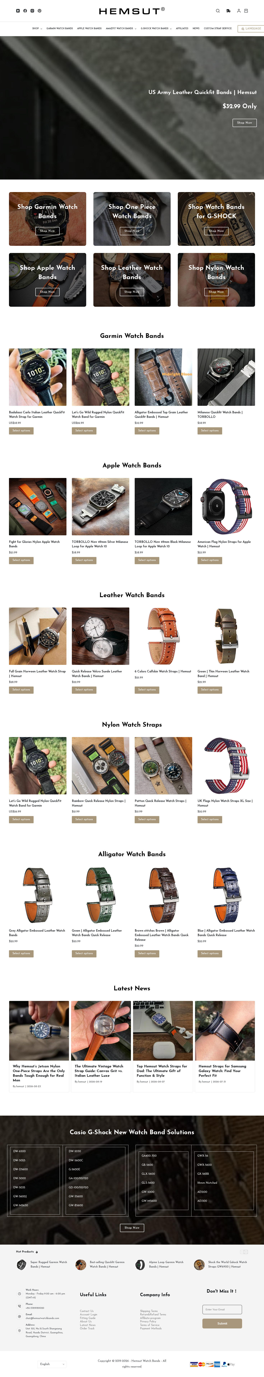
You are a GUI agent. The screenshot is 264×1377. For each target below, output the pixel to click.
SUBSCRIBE (167, 702)
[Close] (198, 657)
